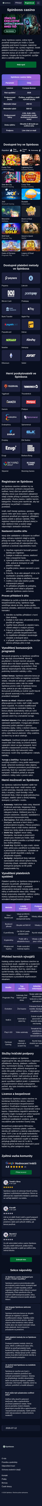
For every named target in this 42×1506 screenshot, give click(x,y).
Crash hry (25, 150)
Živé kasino (15, 150)
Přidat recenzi (21, 1172)
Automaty (34, 150)
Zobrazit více (21, 1259)
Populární (5, 150)
